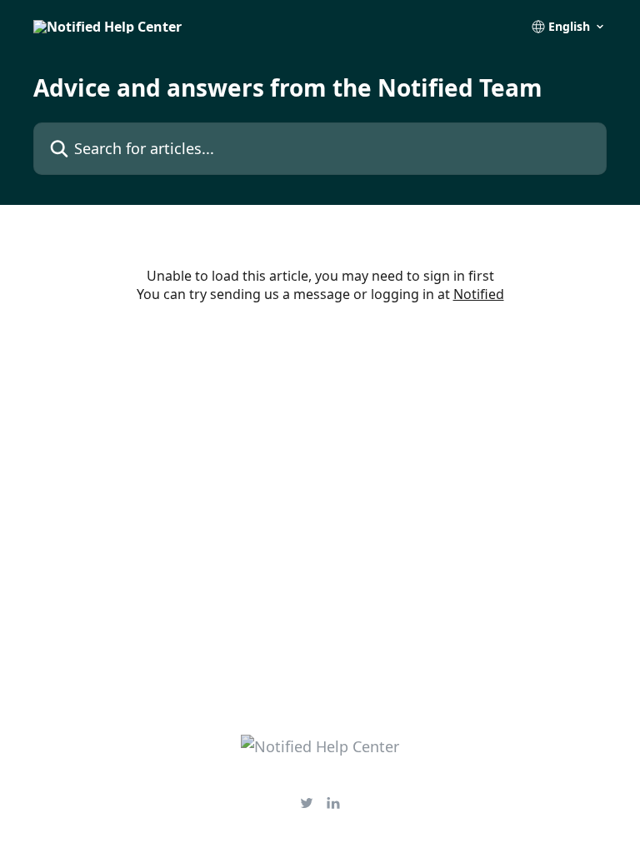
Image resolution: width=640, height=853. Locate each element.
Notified (478, 294)
